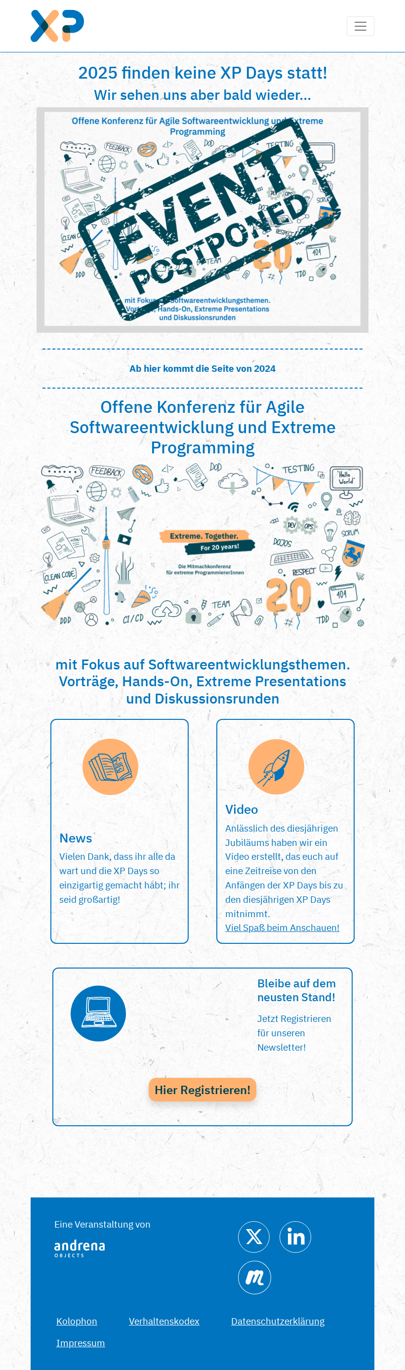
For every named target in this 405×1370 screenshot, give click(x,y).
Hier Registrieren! (202, 1090)
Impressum (80, 1342)
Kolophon (76, 1321)
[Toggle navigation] (360, 26)
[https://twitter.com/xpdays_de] (254, 1236)
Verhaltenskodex (164, 1321)
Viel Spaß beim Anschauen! (282, 927)
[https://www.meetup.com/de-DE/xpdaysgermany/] (254, 1276)
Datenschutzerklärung (277, 1321)
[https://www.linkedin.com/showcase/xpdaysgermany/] (295, 1236)
